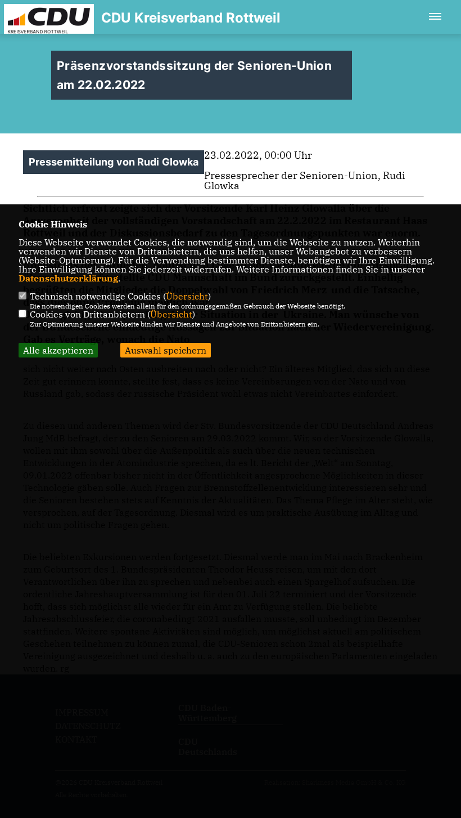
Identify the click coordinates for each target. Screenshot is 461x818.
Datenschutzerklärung (68, 278)
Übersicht (187, 296)
